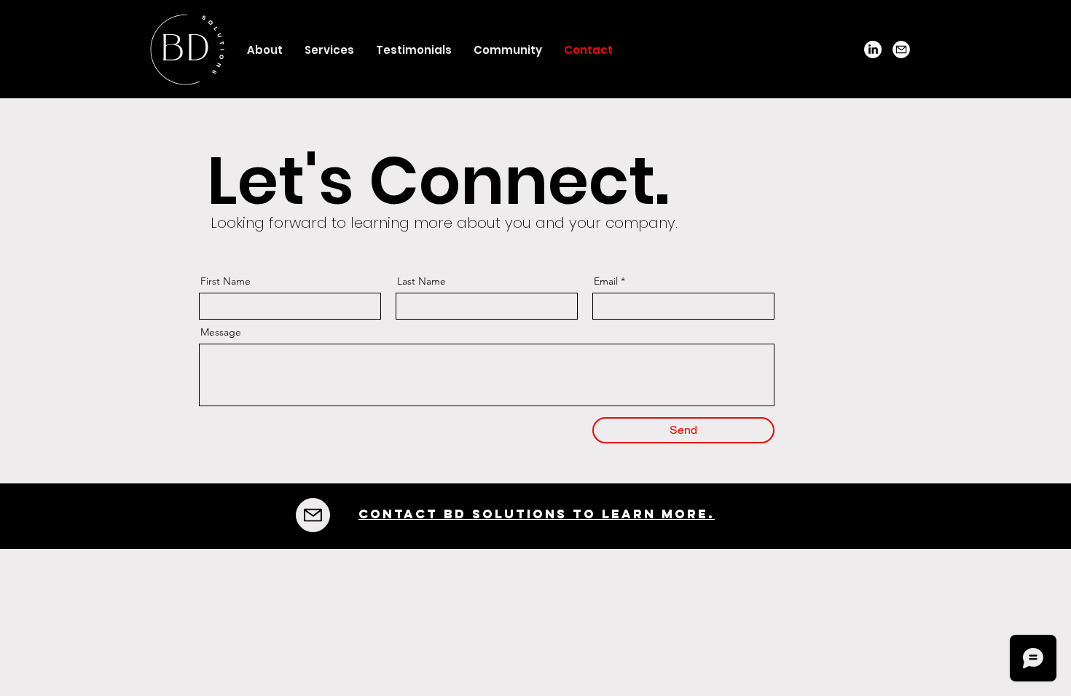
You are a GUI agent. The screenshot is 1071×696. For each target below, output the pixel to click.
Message (220, 332)
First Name (225, 281)
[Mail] (901, 49)
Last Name (421, 281)
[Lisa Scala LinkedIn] (873, 49)
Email (606, 281)
